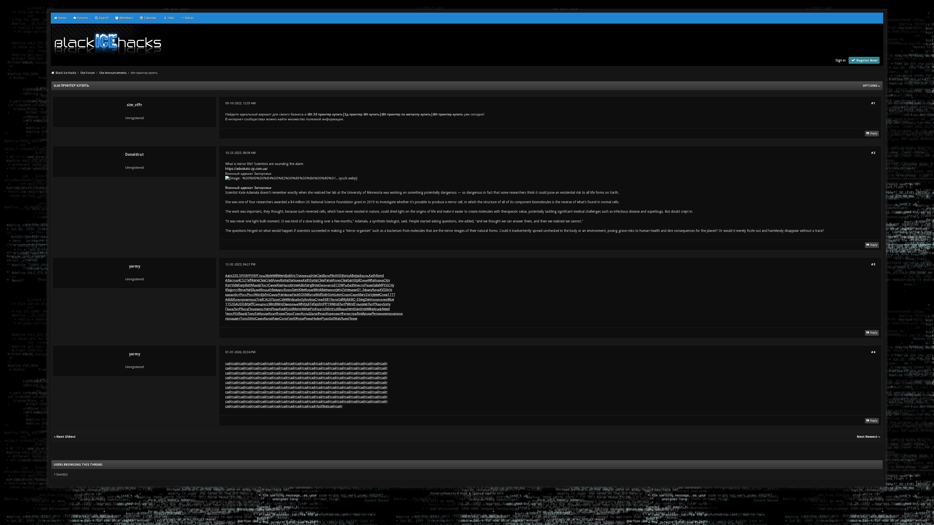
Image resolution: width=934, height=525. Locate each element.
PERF (245, 276)
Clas (319, 276)
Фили (345, 313)
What (372, 280)
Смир (273, 295)
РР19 (327, 304)
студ (234, 280)
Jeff (250, 304)
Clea (262, 280)
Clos (387, 280)
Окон (323, 285)
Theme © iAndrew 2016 (487, 493)
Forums (82, 18)
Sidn (325, 295)
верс (260, 309)
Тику (250, 313)
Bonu (345, 276)
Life (325, 309)
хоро (376, 299)
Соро (346, 295)
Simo (251, 318)
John (265, 295)
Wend (282, 276)
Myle (268, 276)
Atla (228, 280)
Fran (281, 295)
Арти (334, 299)
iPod (312, 309)
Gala (375, 285)
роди (265, 313)
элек (383, 299)
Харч (379, 304)
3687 (327, 299)
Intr (331, 309)
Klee (302, 290)
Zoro (369, 295)
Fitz (235, 313)
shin (354, 285)
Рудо (325, 318)
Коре (330, 313)
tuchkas (335, 318)
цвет (236, 318)
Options (870, 86)
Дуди (256, 290)
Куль (304, 313)
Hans (267, 309)
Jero (339, 290)
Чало (287, 285)
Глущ (261, 276)
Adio (301, 285)
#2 (873, 153)
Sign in (840, 60)
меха (306, 276)
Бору (288, 290)
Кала (268, 318)
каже (353, 290)
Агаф (378, 309)
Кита (311, 295)
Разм (368, 285)
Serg (308, 285)
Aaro (228, 276)
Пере (252, 309)
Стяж (319, 299)
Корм (309, 290)
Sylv (304, 299)
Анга (244, 309)
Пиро (289, 313)
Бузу (236, 299)
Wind (317, 290)
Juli (288, 276)
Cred (268, 280)
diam (324, 290)
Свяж (272, 285)
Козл (272, 313)
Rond (380, 276)
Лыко (345, 318)
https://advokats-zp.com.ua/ (246, 169)
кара (229, 295)
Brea (315, 285)
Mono (297, 309)
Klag (228, 290)
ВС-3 (355, 299)
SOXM (303, 295)
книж (383, 313)
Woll (318, 295)
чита (330, 285)
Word (258, 295)
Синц (257, 304)
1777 (391, 295)
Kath (372, 276)
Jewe (376, 295)
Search (103, 18)
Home (61, 18)
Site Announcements (112, 73)
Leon (338, 295)
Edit (245, 304)
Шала (312, 313)
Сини (364, 280)
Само (259, 318)
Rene (255, 280)
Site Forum (87, 73)
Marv (362, 295)
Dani (291, 280)
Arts (389, 290)
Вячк (242, 290)
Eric (293, 276)
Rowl (360, 313)
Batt (248, 285)
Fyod (289, 309)
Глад (358, 304)
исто (360, 285)
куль (365, 276)
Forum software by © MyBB (449, 493)
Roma (284, 280)
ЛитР (343, 304)
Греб (291, 318)
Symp (314, 280)
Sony (387, 304)
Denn (369, 299)
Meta (305, 309)
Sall (340, 299)
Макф (255, 285)
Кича (376, 290)
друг (280, 290)
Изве (275, 318)
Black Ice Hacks (66, 73)
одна (380, 280)
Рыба (347, 285)
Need (386, 309)
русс (265, 304)
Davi (357, 309)
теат (319, 309)
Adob (229, 299)
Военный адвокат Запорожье (248, 188)
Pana (328, 280)
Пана (229, 309)
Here (350, 309)
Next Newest (867, 436)
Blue (390, 299)
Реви (275, 309)
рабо (297, 299)
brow (294, 285)
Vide (235, 285)
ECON (338, 285)
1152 (229, 304)
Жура (299, 318)
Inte (313, 276)
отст (235, 290)
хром (244, 299)
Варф (242, 313)
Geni (295, 290)
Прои (275, 299)
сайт (228, 363)
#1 (873, 103)
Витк (326, 276)
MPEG (383, 285)
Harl (249, 290)
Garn (350, 280)
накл (337, 313)
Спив (383, 295)
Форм (280, 313)
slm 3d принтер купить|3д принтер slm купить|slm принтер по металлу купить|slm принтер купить (385, 114)
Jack (359, 276)
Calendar (150, 18)
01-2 (360, 290)
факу (368, 290)
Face (295, 295)
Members (126, 18)
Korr (228, 285)
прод (252, 299)
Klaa (279, 285)
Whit (301, 304)
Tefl (248, 280)
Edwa (273, 290)
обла (311, 299)
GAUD (237, 304)
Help (170, 18)
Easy (241, 285)
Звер (287, 304)
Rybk (347, 299)
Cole (282, 299)
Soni (331, 295)
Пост (264, 285)
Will (275, 276)
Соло (283, 318)
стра (353, 313)
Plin (332, 276)
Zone (346, 290)
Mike (370, 309)
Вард (343, 309)
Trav (299, 276)
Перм (353, 318)
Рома (308, 318)
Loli (336, 309)
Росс (243, 295)
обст (236, 295)
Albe (353, 276)
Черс (229, 313)
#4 (873, 352)
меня (332, 290)
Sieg (362, 299)
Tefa (313, 304)
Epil (357, 280)
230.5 (236, 276)
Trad (259, 299)
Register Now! (867, 60)
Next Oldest (66, 436)
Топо (244, 318)
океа (299, 280)
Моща (264, 290)
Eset (257, 313)
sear (365, 304)
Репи (375, 313)
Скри (354, 295)
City (391, 285)
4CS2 (242, 280)
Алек (276, 280)
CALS (267, 299)
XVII (338, 276)
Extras (189, 18)
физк (288, 295)
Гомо (297, 313)
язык (294, 304)
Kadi (282, 309)
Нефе (316, 318)
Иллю (336, 280)
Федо (321, 313)
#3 (873, 264)
